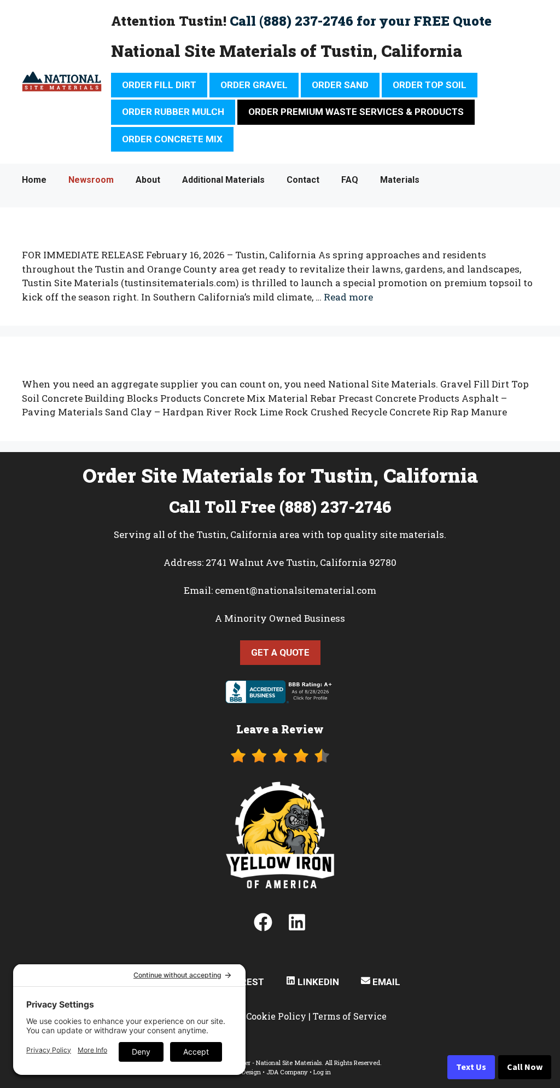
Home (34, 180)
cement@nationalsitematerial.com (295, 590)
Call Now (524, 1067)
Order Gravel (254, 84)
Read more (348, 297)
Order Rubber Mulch (173, 111)
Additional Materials (223, 180)
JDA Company (287, 1072)
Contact (303, 180)
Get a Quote (280, 652)
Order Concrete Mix (172, 139)
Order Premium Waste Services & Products (356, 111)
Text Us (471, 1067)
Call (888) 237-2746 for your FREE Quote (361, 21)
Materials (399, 180)
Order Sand (340, 84)
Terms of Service (350, 1016)
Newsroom (91, 180)
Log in (322, 1072)
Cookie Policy (276, 1016)
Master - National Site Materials (276, 1062)
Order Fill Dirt (159, 84)
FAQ (349, 180)
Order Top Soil (429, 84)
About (148, 180)
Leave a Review (280, 729)
